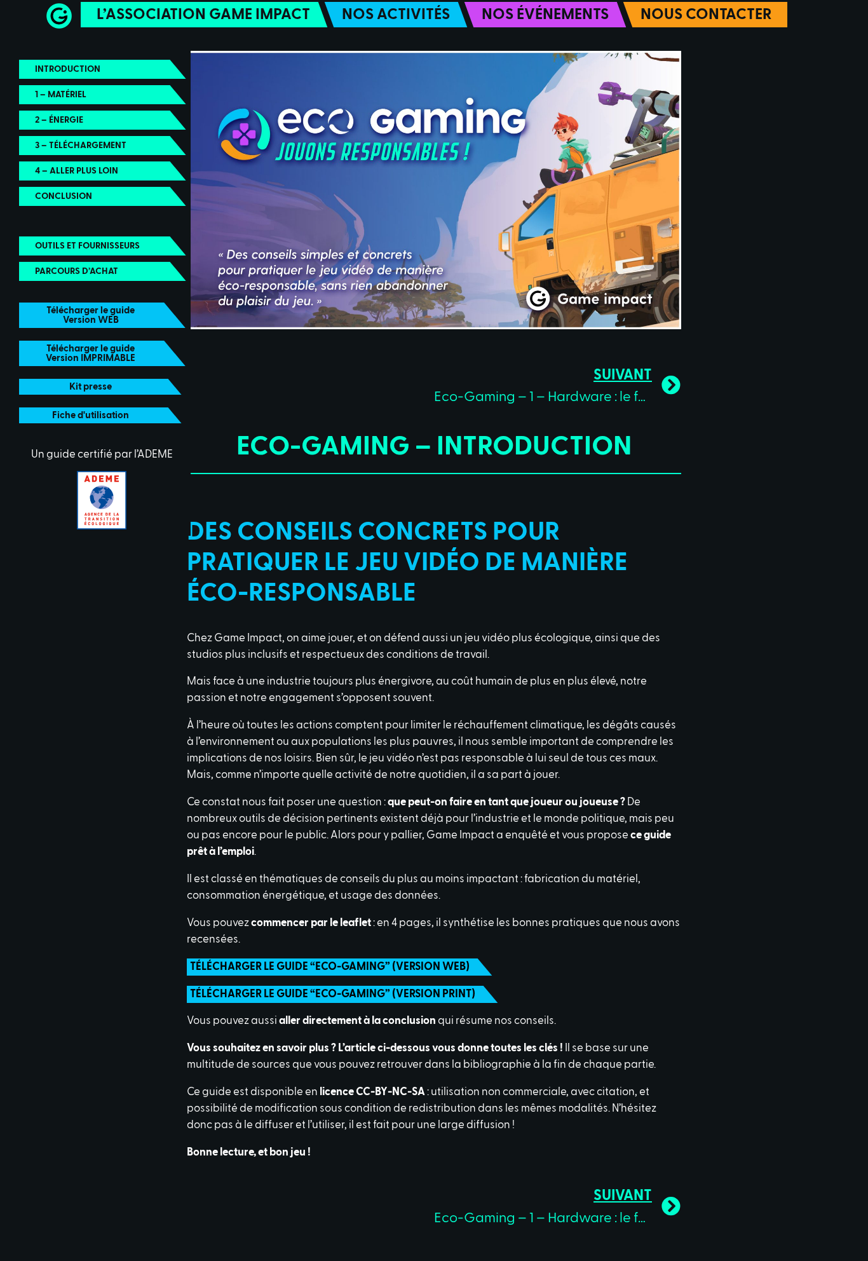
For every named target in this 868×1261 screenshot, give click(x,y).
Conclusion (63, 196)
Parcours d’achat (76, 271)
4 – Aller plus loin (76, 171)
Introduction (67, 69)
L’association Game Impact (203, 14)
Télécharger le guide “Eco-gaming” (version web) (330, 967)
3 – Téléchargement (80, 145)
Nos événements (545, 14)
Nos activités (396, 14)
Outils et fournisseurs (87, 246)
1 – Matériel (60, 94)
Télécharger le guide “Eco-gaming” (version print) (332, 994)
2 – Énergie (59, 120)
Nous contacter (706, 14)
